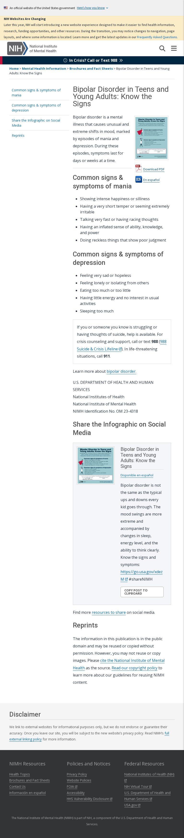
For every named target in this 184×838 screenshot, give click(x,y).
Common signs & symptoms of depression (36, 107)
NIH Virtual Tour (136, 786)
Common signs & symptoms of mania (36, 92)
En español (151, 180)
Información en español (27, 792)
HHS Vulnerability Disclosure (88, 798)
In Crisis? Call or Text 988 (93, 60)
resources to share (109, 612)
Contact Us (17, 786)
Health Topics (19, 774)
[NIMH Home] (32, 48)
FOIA (71, 786)
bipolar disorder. (121, 371)
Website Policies (79, 780)
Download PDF (153, 169)
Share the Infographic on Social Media (36, 123)
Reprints (18, 135)
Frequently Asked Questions (157, 37)
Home (14, 68)
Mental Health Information (44, 68)
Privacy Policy (77, 774)
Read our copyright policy (134, 667)
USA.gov (131, 805)
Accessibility (76, 792)
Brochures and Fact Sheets (91, 68)
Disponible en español (137, 475)
